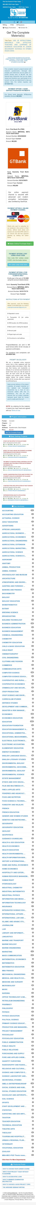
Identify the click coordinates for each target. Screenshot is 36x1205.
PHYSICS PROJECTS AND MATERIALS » (17, 446)
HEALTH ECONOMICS (10, 846)
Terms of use (28, 1199)
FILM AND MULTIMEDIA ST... (13, 786)
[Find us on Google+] (21, 22)
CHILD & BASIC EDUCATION (13, 646)
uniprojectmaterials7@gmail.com (17, 307)
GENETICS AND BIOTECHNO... (14, 820)
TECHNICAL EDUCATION (12, 1125)
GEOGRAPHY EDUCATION (12, 827)
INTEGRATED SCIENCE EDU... (14, 910)
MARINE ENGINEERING (11, 948)
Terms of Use (16, 410)
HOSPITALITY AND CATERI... (13, 872)
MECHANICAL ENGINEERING (13, 974)
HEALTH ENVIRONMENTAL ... (13, 853)
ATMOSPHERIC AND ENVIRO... (14, 582)
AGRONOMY (7, 559)
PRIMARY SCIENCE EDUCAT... (14, 1023)
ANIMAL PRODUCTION (11, 567)
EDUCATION (7, 721)
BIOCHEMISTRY (8, 593)
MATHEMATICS (8, 963)
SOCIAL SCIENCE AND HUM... (14, 1087)
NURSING (6, 993)
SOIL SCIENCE (8, 1099)
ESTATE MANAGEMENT (11, 778)
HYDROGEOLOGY (9, 884)
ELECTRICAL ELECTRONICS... (14, 740)
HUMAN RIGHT (8, 880)
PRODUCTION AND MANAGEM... (15, 1027)
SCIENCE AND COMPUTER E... (14, 1072)
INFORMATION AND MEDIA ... (13, 899)
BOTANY (5, 608)
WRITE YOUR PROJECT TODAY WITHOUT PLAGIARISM (15, 1173)
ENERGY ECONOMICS (11, 752)
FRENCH (5, 808)
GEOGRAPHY (7, 823)
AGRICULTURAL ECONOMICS (14, 537)
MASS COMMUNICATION (12, 955)
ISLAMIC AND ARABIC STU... (13, 921)
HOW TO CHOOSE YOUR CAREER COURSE (16, 1169)
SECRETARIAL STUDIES (11, 1080)
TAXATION (6, 1117)
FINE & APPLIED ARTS (11, 789)
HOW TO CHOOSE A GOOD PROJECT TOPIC (16, 1184)
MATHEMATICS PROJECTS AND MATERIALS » (18, 500)
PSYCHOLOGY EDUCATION (13, 1038)
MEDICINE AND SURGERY (12, 982)
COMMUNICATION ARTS (11, 669)
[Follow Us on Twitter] (17, 22)
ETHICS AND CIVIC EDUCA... (13, 782)
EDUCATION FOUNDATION (12, 725)
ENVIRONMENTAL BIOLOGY (13, 763)
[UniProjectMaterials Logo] (18, 12)
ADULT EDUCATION (10, 522)
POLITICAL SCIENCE (10, 1019)
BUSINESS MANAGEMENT (12, 631)
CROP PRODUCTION (10, 691)
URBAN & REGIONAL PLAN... (13, 1140)
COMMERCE (7, 665)
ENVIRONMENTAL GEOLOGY (13, 770)
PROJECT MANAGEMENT (12, 1031)
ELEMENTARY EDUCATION (12, 748)
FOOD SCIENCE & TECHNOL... (14, 801)
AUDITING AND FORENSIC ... (13, 586)
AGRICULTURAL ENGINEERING (14, 540)
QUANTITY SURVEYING (11, 1061)
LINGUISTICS (7, 936)
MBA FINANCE (8, 970)
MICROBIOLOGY (8, 985)
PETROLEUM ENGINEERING (13, 1000)
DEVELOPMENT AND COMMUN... (15, 706)
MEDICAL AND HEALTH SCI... (13, 978)
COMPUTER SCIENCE (10, 672)
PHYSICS (5, 1012)
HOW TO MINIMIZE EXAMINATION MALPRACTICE (13, 1180)
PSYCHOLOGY (7, 1034)
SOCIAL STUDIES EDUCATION (14, 1091)
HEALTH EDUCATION (10, 850)
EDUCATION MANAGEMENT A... (14, 729)
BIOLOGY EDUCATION (11, 601)
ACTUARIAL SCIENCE (10, 518)
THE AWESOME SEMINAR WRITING (14, 1187)
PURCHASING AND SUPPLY (13, 1053)
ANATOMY (6, 563)
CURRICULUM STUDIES (11, 699)
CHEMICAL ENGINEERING (12, 635)
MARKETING (7, 951)
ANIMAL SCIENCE (9, 571)
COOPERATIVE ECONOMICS (13, 684)
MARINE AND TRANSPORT (13, 940)
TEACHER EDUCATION (11, 1121)
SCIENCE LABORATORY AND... (14, 1076)
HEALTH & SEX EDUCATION (13, 842)
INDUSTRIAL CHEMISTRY (12, 887)
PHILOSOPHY (7, 1008)
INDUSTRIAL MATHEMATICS (13, 891)
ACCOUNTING (7, 510)
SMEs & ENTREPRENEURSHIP (14, 1083)
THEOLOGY (6, 1132)
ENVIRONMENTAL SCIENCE (13, 774)
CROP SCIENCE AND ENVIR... (14, 695)
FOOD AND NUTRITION (11, 797)
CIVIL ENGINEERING (10, 657)
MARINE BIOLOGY (9, 944)
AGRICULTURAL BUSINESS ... (14, 533)
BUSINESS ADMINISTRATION (13, 623)
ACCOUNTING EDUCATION (12, 514)
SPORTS (5, 1102)
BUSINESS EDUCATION (11, 627)
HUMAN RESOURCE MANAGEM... (15, 876)
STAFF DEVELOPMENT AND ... (14, 1106)
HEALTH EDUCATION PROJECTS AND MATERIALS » (19, 481)
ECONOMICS (7, 714)
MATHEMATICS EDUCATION (13, 967)
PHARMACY (7, 1004)
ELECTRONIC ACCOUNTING (13, 744)
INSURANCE (7, 906)
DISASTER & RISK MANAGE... (14, 710)
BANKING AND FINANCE (12, 590)
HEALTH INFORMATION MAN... (14, 857)
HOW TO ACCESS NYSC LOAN (12, 1176)
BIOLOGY (6, 597)
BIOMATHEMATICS (9, 605)
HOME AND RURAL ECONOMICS (15, 865)
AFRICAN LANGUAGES (11, 529)
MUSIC (4, 989)
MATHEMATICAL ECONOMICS (14, 959)
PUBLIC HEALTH (8, 1046)
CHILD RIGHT (7, 650)
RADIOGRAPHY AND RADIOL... (14, 1065)
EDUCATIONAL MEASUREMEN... (15, 737)
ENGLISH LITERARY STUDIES (14, 759)
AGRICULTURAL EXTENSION (13, 544)
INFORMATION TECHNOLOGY (14, 902)
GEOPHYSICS (7, 835)
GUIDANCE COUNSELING (12, 838)
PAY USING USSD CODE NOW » (18, 265)
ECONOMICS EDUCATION (12, 718)
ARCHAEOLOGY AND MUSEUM (14, 574)
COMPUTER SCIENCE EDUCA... (14, 676)
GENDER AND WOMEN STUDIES (15, 816)
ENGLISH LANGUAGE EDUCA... (14, 755)
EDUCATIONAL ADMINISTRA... (14, 733)
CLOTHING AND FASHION (12, 661)
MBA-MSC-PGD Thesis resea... (14, 1155)
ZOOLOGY (6, 1151)
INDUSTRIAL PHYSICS (11, 895)
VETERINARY (7, 1144)
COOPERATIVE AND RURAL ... (14, 680)
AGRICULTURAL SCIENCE (12, 552)
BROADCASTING (9, 616)
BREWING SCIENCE (10, 612)
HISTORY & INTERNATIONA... (13, 861)
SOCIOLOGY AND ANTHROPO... (14, 1095)
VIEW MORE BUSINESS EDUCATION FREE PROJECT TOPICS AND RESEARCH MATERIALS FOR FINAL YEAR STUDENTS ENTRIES (18, 60)
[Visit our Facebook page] (14, 22)
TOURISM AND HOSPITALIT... (13, 1136)
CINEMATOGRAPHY (10, 654)
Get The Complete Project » (14, 432)
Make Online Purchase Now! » (20, 243)
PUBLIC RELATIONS (10, 1049)
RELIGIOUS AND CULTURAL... (14, 1068)
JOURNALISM (7, 925)
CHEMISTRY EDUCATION (12, 642)
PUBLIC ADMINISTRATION (12, 1042)
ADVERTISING (7, 525)
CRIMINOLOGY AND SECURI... (14, 688)
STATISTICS (7, 1110)
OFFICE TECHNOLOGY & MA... (14, 997)
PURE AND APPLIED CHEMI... (14, 1057)
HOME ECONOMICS (10, 869)
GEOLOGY (6, 831)
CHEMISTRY (7, 639)
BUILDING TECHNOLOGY (12, 620)
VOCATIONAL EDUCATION (12, 1148)
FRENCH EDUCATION (10, 812)
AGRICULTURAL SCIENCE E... (14, 556)
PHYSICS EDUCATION (10, 1016)
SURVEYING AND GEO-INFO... (14, 1114)
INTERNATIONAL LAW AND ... (14, 918)
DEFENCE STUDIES (10, 703)
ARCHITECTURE (8, 578)
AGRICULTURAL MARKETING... (14, 548)
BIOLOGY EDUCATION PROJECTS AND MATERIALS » (20, 470)
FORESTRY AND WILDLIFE (12, 804)
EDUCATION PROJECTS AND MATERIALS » (17, 457)
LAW (4, 929)
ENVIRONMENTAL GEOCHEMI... (14, 767)
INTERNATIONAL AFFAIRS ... (13, 914)
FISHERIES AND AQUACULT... (14, 793)
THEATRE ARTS (8, 1129)
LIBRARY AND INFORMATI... (13, 933)
